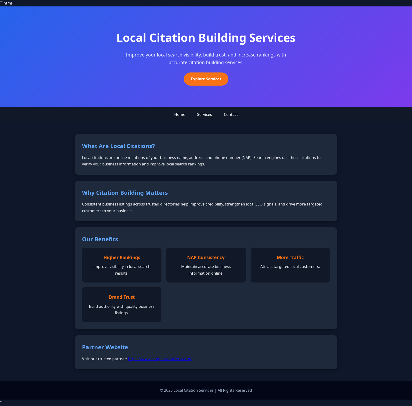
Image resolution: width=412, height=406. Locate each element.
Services (204, 114)
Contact (231, 114)
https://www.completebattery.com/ (159, 358)
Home (179, 114)
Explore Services (206, 79)
